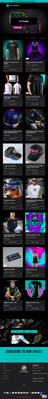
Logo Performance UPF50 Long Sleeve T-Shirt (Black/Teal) (35, 132)
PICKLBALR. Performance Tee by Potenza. (11, 63)
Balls (31, 331)
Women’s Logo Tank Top (31, 269)
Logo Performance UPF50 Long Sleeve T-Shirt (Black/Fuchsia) (12, 235)
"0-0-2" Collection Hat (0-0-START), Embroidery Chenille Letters (34, 166)
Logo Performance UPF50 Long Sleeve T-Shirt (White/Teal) (35, 201)
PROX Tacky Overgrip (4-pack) (33, 234)
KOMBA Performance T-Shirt (32, 302)
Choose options (12, 69)
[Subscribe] (33, 358)
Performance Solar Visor (9, 200)
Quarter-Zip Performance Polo (33, 96)
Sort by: (27, 38)
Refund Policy (5, 378)
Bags (17, 331)
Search (4, 365)
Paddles (4, 367)
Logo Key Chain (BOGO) (9, 269)
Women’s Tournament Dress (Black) (34, 62)
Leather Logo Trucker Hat (10, 165)
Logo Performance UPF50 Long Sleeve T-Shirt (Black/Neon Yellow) (12, 132)
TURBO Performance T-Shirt (10, 302)
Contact (4, 373)
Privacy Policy (5, 375)
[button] (3, 5)
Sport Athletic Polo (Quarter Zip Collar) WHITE (11, 97)
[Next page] (27, 314)
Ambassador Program (7, 370)
